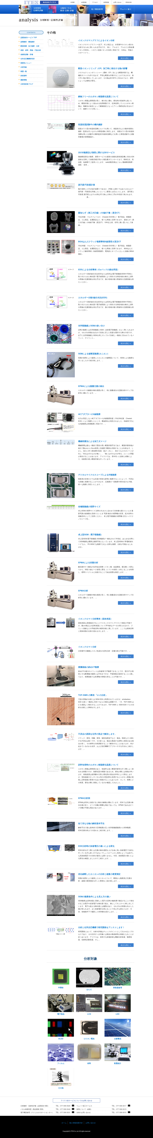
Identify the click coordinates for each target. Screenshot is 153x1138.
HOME (73, 2)
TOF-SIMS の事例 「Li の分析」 (92, 695)
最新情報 (23, 80)
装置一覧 (23, 71)
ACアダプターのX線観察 (89, 414)
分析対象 (23, 67)
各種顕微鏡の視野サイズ (89, 506)
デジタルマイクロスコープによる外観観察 (97, 474)
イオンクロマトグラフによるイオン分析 (96, 40)
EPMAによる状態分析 (88, 562)
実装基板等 (117, 987)
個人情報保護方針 (76, 1123)
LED (117, 1014)
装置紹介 (117, 1063)
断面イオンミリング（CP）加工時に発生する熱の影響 (102, 68)
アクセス (95, 2)
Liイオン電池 (89, 1038)
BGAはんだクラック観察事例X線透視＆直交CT (99, 241)
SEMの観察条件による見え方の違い (94, 896)
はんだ (89, 989)
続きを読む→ (126, 58)
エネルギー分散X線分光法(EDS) (92, 297)
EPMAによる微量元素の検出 (91, 386)
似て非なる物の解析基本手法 (91, 823)
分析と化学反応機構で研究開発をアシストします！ (101, 927)
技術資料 (23, 75)
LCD (89, 1014)
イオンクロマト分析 (87, 646)
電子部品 (60, 1014)
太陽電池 (117, 1038)
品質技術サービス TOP (28, 37)
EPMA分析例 (84, 798)
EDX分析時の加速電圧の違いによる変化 (96, 846)
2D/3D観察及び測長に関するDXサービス (96, 152)
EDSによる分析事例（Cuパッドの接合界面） (98, 269)
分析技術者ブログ (26, 84)
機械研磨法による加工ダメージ (92, 441)
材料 (89, 1063)
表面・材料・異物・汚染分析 (30, 50)
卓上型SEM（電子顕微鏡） (90, 534)
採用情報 (106, 2)
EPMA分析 (83, 590)
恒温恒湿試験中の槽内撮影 (90, 124)
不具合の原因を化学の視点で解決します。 (97, 733)
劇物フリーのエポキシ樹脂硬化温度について (98, 96)
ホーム (64, 1123)
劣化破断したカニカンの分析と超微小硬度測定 (99, 874)
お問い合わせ (117, 2)
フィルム (60, 1063)
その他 (61, 1088)
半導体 (61, 987)
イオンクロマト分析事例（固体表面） (95, 618)
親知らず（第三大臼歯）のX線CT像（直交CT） (99, 212)
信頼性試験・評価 (26, 54)
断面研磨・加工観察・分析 (29, 46)
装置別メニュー (25, 63)
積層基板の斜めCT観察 (88, 667)
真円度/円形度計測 (86, 184)
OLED (60, 1038)
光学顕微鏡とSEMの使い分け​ (91, 325)
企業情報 (83, 2)
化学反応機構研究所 (27, 58)
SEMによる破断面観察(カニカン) (93, 353)
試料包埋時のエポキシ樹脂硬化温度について (98, 764)
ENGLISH (129, 2)
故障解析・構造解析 (27, 42)
